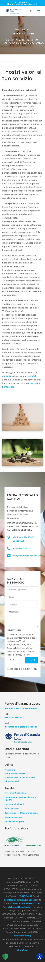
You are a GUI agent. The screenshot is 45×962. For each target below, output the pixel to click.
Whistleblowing (22, 936)
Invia (32, 660)
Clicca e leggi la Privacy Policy (22, 669)
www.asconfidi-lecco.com (26, 903)
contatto (7, 376)
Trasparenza (10, 770)
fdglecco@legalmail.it (19, 907)
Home (17, 29)
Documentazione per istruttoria (19, 777)
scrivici (32, 376)
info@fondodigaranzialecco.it (27, 555)
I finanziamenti (11, 781)
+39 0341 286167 (21, 548)
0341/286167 (25, 896)
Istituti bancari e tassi (14, 773)
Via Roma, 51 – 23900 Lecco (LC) (21, 708)
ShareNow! (22, 950)
